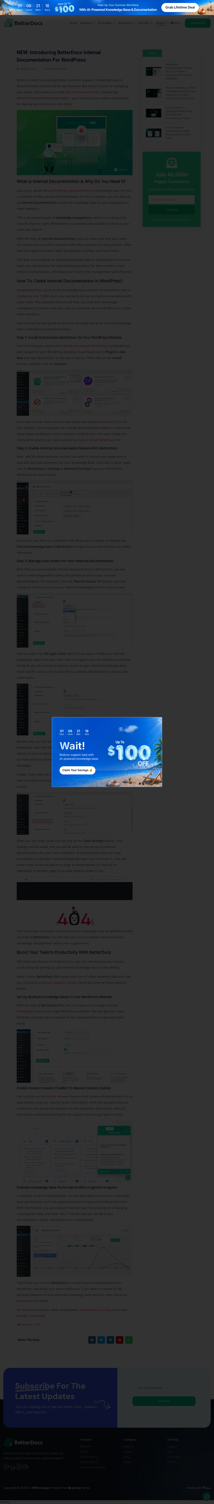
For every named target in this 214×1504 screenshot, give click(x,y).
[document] (107, 752)
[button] (159, 720)
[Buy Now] (39, 1487)
